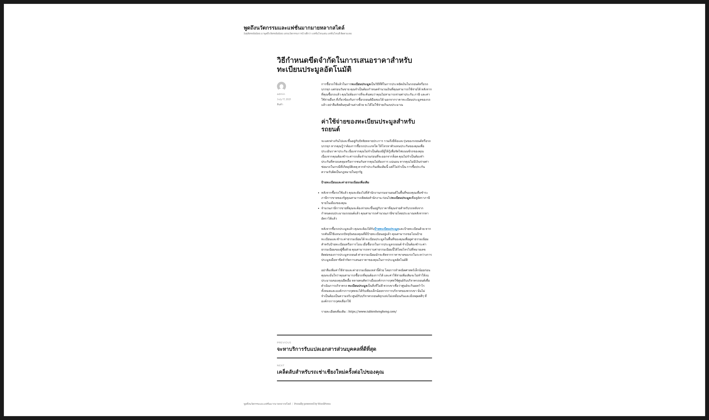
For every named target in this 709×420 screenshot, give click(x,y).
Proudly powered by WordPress (312, 403)
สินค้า (280, 104)
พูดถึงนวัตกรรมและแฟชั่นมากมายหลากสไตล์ (294, 28)
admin (281, 93)
